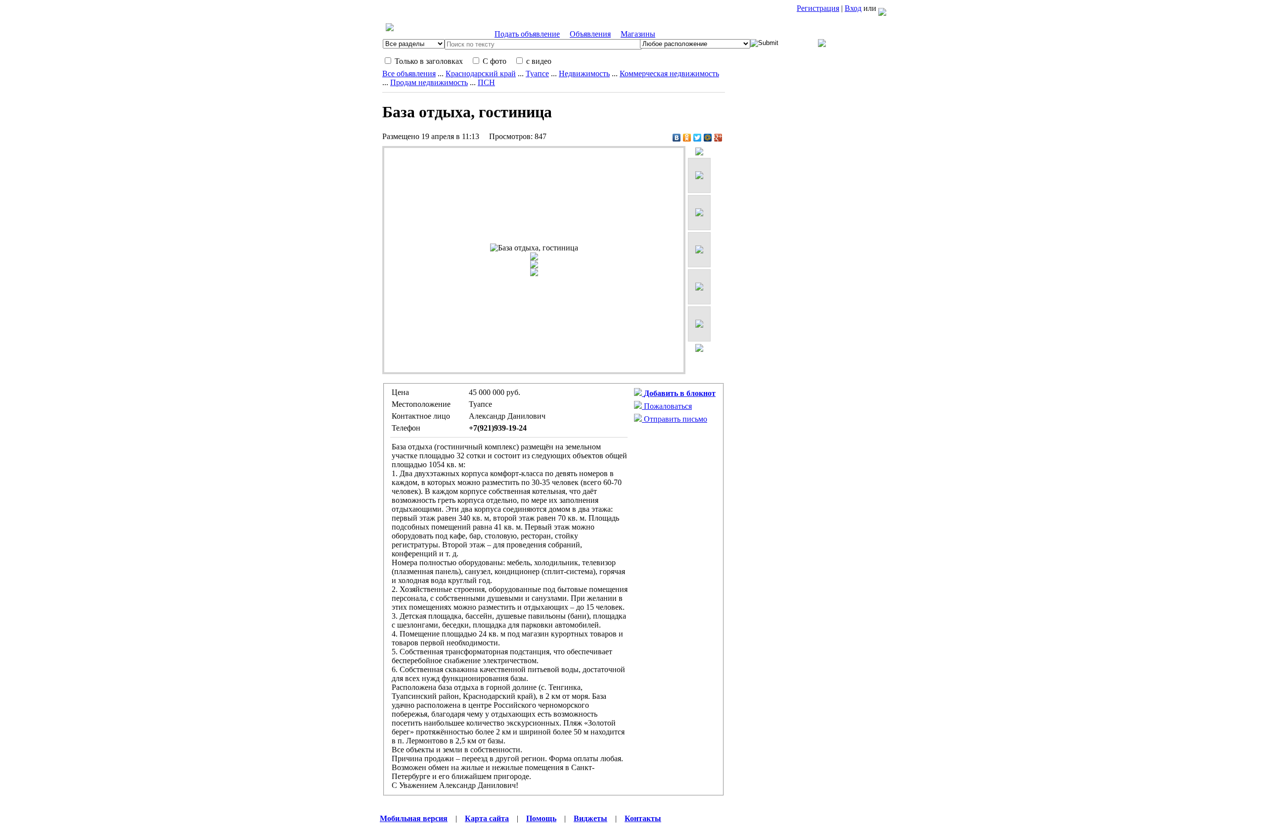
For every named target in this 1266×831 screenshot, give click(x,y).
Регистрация (818, 8)
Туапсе (537, 73)
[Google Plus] (718, 137)
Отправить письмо (674, 419)
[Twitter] (697, 137)
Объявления (590, 34)
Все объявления (409, 73)
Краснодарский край (481, 73)
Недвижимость (584, 73)
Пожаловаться (667, 406)
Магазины (638, 34)
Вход (853, 8)
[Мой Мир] (708, 137)
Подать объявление (527, 34)
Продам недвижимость (429, 82)
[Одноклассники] (687, 137)
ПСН (486, 82)
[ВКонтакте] (677, 137)
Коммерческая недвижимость (669, 73)
